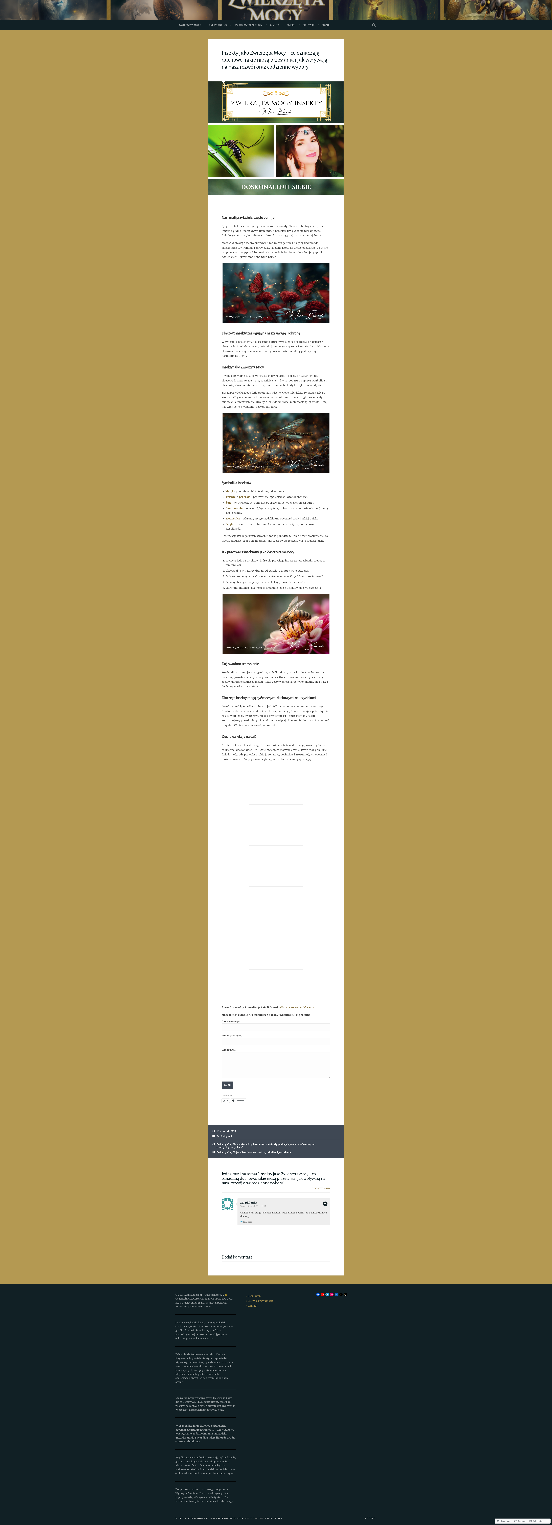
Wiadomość (228, 1050)
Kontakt (309, 25)
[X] (341, 1294)
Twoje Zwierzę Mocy (248, 25)
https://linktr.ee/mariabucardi (296, 1007)
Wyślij (227, 1085)
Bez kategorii (224, 1136)
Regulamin (254, 1296)
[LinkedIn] (336, 1294)
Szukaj (291, 25)
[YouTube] (322, 1294)
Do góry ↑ (371, 1518)
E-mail (232, 1035)
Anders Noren (273, 1518)
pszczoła (244, 497)
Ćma (229, 508)
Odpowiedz (325, 1204)
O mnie (274, 25)
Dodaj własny (321, 1188)
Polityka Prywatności (260, 1300)
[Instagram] (332, 1294)
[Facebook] (318, 1294)
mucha (239, 508)
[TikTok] (345, 1294)
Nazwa (232, 1021)
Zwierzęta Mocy (190, 25)
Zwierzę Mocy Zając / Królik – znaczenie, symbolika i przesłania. (253, 1152)
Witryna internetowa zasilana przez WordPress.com (209, 1518)
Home (326, 25)
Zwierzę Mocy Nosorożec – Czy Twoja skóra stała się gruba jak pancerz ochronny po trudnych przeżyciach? (265, 1146)
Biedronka (233, 518)
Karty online (218, 25)
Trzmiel (231, 497)
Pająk (229, 524)
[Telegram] (327, 1294)
